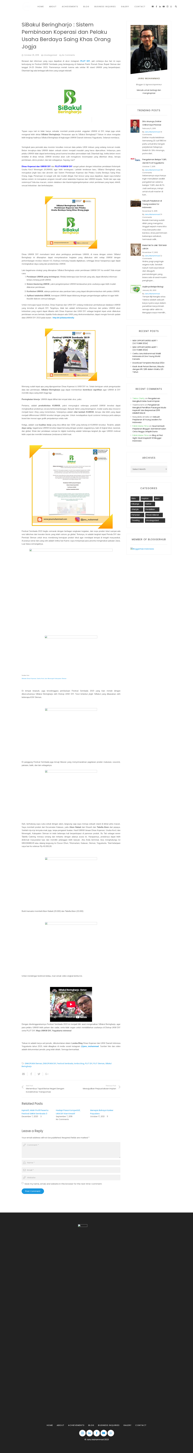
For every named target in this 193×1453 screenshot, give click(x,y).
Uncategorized (50, 55)
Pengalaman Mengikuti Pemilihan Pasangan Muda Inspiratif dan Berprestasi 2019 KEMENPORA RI (149, 408)
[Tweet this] (39, 1074)
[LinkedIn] (160, 6)
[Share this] (31, 1074)
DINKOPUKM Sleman (33, 1063)
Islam (157, 498)
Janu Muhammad (152, 132)
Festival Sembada (65, 1063)
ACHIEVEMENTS (76, 1425)
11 (107, 1116)
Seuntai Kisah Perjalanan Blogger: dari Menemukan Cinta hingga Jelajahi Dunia (149, 429)
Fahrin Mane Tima (140, 426)
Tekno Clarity (138, 398)
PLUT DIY (88, 1063)
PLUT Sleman (99, 1063)
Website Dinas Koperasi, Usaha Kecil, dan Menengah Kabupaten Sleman (44, 678)
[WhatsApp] (171, 6)
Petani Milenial (152, 515)
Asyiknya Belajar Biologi (152, 286)
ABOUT (60, 1425)
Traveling (135, 520)
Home (50, 1425)
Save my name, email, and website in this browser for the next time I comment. (63, 1183)
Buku (134, 498)
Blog (91, 1425)
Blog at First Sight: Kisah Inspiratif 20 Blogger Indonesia (147, 438)
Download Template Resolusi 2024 (148, 362)
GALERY (127, 1425)
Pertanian (136, 515)
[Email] (153, 6)
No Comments (68, 55)
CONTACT (141, 1425)
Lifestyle (135, 509)
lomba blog (79, 1063)
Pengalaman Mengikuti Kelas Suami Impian (146, 399)
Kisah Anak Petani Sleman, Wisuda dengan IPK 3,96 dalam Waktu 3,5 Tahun (148, 369)
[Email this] (24, 1074)
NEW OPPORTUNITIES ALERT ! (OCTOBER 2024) (144, 342)
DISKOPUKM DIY (49, 1063)
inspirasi (145, 498)
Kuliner (148, 504)
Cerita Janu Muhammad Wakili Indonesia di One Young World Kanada (146, 356)
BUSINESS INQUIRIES (108, 1425)
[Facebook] (156, 6)
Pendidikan (150, 509)
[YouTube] (164, 6)
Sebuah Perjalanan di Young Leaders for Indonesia (152, 204)
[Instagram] (167, 6)
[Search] (175, 6)
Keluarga (135, 504)
